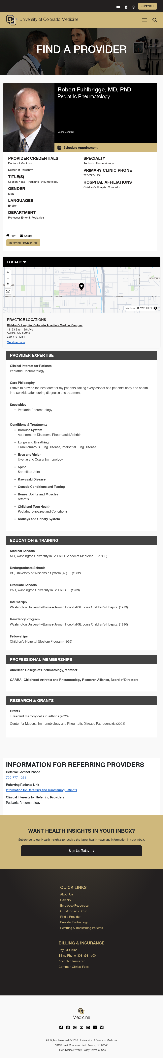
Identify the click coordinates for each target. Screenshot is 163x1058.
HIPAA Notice (65, 1049)
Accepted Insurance (72, 961)
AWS (142, 308)
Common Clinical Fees (74, 966)
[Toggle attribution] (155, 308)
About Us (66, 894)
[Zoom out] (8, 278)
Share (27, 235)
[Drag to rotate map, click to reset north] (8, 284)
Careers (65, 900)
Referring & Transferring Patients (81, 928)
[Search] (155, 20)
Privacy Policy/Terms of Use (89, 1049)
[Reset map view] (8, 291)
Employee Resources (74, 905)
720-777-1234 (16, 778)
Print (13, 235)
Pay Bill (149, 6)
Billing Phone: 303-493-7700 (77, 955)
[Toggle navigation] (144, 20)
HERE (149, 308)
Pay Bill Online (68, 950)
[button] (81, 287)
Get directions (16, 342)
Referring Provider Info (23, 242)
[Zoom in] (8, 272)
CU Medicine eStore (73, 911)
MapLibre (130, 308)
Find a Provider (70, 916)
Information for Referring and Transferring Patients (41, 790)
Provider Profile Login (74, 922)
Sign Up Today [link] (79, 851)
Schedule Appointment (80, 148)
